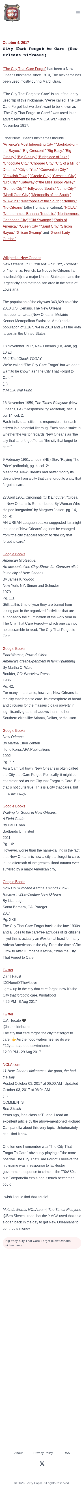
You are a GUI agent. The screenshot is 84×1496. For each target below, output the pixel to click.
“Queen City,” (29, 226)
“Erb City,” (10, 182)
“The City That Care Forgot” (24, 69)
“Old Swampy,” (41, 220)
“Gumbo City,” (13, 188)
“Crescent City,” (64, 176)
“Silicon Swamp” (29, 233)
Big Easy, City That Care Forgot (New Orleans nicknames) (38, 1243)
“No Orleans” (13, 207)
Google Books (14, 554)
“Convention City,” (53, 170)
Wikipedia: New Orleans (22, 258)
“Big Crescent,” (34, 151)
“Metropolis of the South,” (51, 195)
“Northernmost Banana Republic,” (29, 214)
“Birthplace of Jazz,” (53, 157)
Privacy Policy (43, 1453)
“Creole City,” (40, 176)
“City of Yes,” (28, 170)
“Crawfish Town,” (16, 176)
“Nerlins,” (69, 201)
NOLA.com (11, 1065)
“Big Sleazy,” (27, 157)
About (18, 1453)
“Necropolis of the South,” (41, 201)
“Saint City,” (50, 226)
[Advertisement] (42, 1294)
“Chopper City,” (42, 163)
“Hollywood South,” (40, 188)
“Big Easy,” (55, 151)
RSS (67, 1453)
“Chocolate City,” (16, 163)
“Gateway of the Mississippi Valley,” (47, 182)
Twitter (8, 970)
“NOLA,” (70, 207)
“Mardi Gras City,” (16, 195)
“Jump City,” (66, 188)
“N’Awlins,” (11, 201)
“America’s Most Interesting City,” (29, 144)
